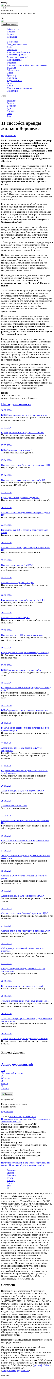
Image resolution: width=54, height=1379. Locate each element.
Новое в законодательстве (19, 88)
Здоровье (11, 62)
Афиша (10, 34)
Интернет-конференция (18, 52)
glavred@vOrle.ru (42, 1365)
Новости (11, 31)
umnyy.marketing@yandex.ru (15, 1370)
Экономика (12, 91)
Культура (11, 67)
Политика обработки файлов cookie (26, 1165)
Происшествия (14, 60)
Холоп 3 (5, 1087)
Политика (12, 78)
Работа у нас (13, 29)
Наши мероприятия (16, 54)
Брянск (10, 103)
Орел (9, 113)
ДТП (9, 47)
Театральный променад (12, 1071)
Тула (9, 116)
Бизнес (10, 83)
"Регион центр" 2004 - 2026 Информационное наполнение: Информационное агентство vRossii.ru (25, 1119)
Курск (10, 108)
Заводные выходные (17, 44)
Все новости (13, 41)
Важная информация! (17, 57)
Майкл (4, 1082)
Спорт (10, 73)
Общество (12, 49)
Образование (13, 70)
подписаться (7, 1111)
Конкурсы (12, 37)
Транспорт (12, 75)
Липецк (11, 111)
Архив (10, 85)
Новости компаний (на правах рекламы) (27, 65)
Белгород (11, 100)
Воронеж (11, 106)
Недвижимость (14, 80)
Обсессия (5, 1076)
